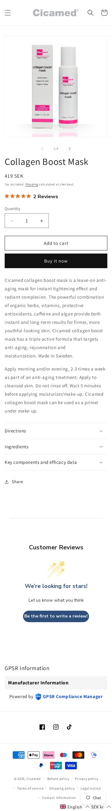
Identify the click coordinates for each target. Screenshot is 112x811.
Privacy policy (86, 778)
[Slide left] (42, 149)
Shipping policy (62, 788)
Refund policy (58, 778)
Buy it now (56, 261)
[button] (8, 13)
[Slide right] (70, 149)
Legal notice (90, 788)
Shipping (31, 184)
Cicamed (33, 778)
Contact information (59, 797)
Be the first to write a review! (56, 616)
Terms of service (30, 788)
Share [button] (17, 481)
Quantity (12, 208)
